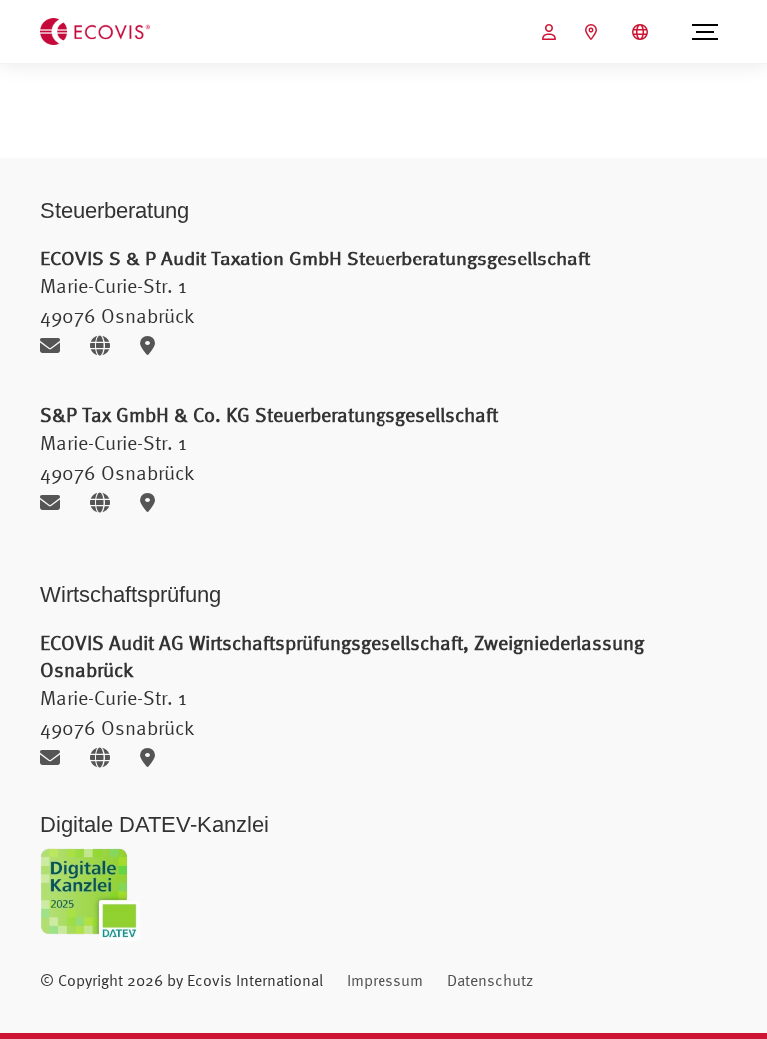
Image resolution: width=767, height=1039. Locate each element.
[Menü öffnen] (705, 32)
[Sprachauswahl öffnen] (642, 32)
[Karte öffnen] (152, 345)
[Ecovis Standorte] (593, 32)
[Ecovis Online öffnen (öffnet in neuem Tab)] (551, 32)
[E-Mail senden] (57, 345)
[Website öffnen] (107, 345)
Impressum (385, 980)
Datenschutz (490, 980)
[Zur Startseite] (95, 30)
